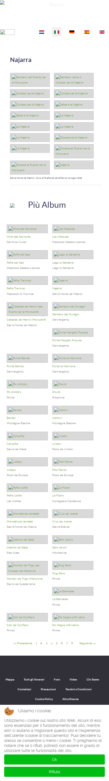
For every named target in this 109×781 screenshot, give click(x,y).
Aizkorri (57, 417)
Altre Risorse (70, 699)
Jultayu (11, 469)
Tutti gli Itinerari (34, 679)
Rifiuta (54, 772)
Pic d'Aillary (14, 391)
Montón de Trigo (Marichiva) (25, 578)
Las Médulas (60, 236)
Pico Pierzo (59, 469)
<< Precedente (22, 643)
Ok (54, 759)
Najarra (21, 59)
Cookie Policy (44, 699)
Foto (57, 679)
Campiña (12, 443)
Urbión (56, 443)
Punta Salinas (15, 366)
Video (73, 679)
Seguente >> (87, 643)
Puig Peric (58, 573)
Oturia (56, 391)
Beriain (11, 417)
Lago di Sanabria (63, 262)
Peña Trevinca (16, 288)
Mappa (10, 679)
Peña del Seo (15, 262)
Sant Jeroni (59, 547)
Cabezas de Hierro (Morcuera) (26, 319)
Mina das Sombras (18, 236)
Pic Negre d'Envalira (65, 625)
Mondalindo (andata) (20, 521)
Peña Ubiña (14, 495)
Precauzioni (48, 689)
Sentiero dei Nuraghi (65, 314)
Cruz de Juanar (62, 521)
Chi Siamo (93, 679)
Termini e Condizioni (78, 689)
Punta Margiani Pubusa (67, 340)
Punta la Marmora (63, 366)
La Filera (57, 495)
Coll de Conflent (17, 625)
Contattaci (24, 689)
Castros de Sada (17, 547)
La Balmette (60, 599)
